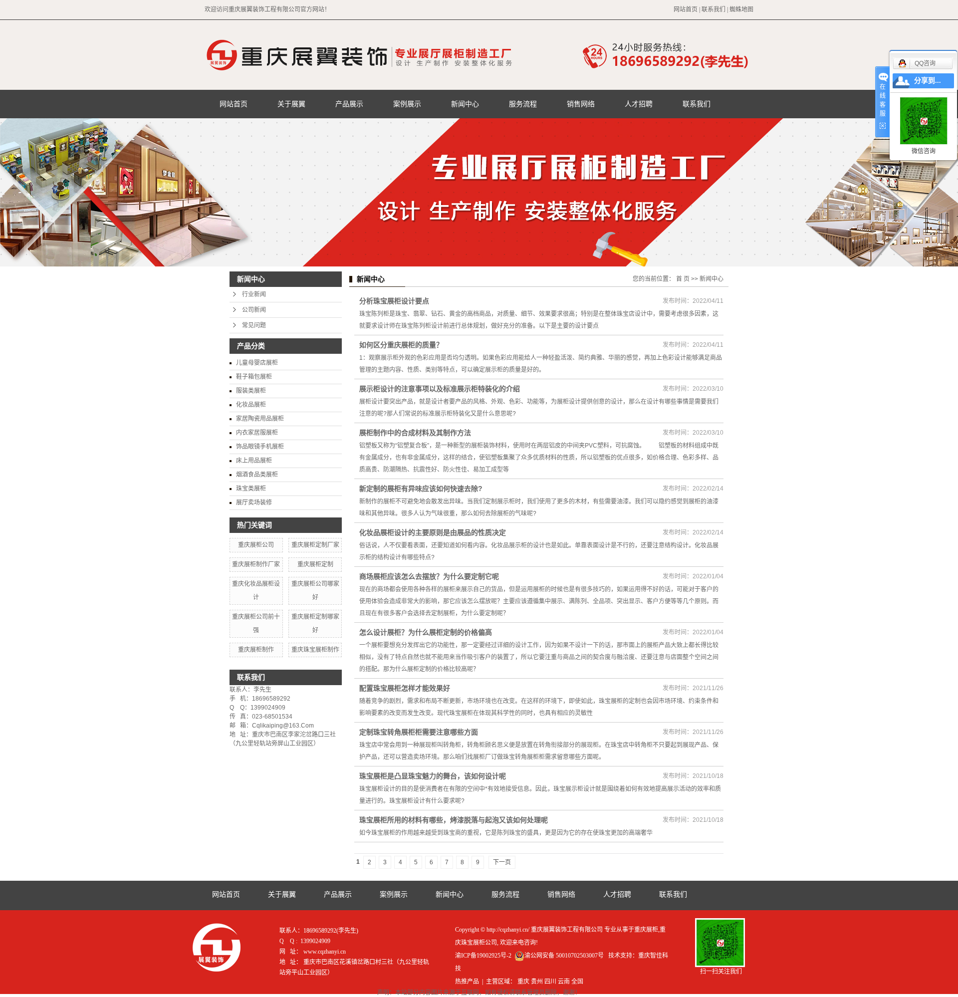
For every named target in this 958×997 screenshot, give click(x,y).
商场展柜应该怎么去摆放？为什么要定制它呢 (429, 576)
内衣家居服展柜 (257, 432)
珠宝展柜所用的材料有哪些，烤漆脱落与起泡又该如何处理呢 (453, 820)
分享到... (927, 80)
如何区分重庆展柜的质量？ (401, 345)
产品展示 (349, 104)
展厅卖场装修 (254, 502)
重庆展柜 (646, 929)
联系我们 (713, 9)
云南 (564, 981)
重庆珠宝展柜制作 (315, 649)
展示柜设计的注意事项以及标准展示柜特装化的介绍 (439, 389)
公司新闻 (254, 309)
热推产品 (467, 981)
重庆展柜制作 (256, 649)
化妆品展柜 (251, 404)
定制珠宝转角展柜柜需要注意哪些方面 (418, 732)
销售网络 (581, 104)
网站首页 (686, 9)
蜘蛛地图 (741, 9)
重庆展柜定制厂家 (315, 544)
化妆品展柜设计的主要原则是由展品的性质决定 (432, 532)
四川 (550, 981)
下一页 (502, 862)
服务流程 (523, 104)
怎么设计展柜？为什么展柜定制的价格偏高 (425, 632)
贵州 (537, 981)
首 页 (683, 278)
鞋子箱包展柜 (254, 376)
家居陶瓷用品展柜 (260, 418)
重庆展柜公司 (256, 544)
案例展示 (407, 104)
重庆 (523, 981)
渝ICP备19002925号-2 (483, 955)
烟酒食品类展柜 (257, 474)
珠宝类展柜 (251, 488)
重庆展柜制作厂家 (256, 564)
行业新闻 (254, 294)
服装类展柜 (251, 390)
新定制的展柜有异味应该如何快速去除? (420, 489)
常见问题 (254, 325)
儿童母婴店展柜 (257, 362)
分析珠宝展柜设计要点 (394, 301)
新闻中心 (465, 104)
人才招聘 (639, 104)
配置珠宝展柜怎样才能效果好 (404, 688)
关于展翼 (291, 104)
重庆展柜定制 (315, 564)
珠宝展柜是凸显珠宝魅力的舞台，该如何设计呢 (432, 776)
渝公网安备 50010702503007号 (564, 955)
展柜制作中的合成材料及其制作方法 (415, 433)
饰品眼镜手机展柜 (260, 446)
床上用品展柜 (254, 460)
